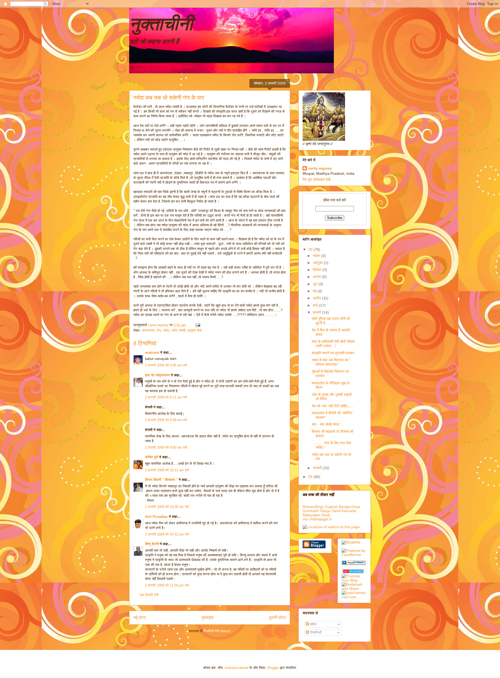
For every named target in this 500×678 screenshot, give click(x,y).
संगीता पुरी (152, 457)
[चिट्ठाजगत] (351, 542)
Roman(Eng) (313, 507)
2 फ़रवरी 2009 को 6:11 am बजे (166, 397)
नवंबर (317, 256)
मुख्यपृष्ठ (208, 617)
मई (315, 291)
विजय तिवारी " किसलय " (161, 480)
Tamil (336, 511)
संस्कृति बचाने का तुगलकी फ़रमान (333, 353)
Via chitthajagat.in (317, 519)
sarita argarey (320, 168)
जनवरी (318, 468)
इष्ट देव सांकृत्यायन (157, 375)
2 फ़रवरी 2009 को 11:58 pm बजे (167, 585)
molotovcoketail (236, 668)
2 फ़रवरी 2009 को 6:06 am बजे (166, 365)
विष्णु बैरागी (152, 544)
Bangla (344, 507)
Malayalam (312, 515)
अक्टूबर (318, 263)
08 (311, 477)
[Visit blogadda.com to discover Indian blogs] (353, 572)
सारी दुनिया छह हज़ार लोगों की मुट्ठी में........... (331, 321)
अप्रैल (317, 298)
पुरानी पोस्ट (277, 617)
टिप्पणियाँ (315, 632)
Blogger (273, 668)
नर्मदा (166, 330)
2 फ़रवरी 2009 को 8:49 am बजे (166, 420)
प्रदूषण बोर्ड (195, 330)
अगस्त (317, 277)
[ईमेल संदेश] (197, 325)
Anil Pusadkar (156, 517)
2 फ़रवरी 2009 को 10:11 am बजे (167, 470)
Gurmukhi (311, 511)
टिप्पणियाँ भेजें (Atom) (216, 631)
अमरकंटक (148, 330)
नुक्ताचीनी (161, 24)
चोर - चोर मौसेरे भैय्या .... (328, 424)
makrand (152, 352)
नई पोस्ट (139, 617)
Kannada (348, 511)
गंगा (159, 330)
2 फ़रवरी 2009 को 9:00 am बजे (166, 447)
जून (315, 284)
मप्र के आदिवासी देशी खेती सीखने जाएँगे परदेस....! (333, 343)
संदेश (312, 624)
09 (311, 249)
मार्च (316, 305)
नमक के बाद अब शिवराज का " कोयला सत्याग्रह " (331, 362)
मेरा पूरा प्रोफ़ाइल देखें (316, 179)
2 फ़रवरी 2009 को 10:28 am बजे (167, 507)
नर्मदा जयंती (178, 330)
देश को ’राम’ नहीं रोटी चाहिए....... (333, 406)
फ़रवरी (317, 312)
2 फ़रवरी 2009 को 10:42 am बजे (167, 534)
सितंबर (317, 270)
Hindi (326, 515)
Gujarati (331, 507)
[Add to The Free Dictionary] (353, 563)
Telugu (325, 511)
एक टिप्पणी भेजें (149, 595)
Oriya (355, 507)
